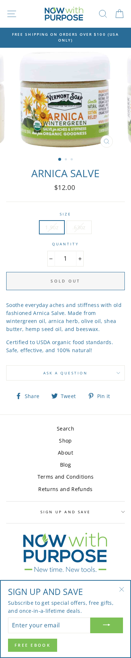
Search (65, 428)
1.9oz (52, 227)
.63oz (79, 227)
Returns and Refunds (65, 489)
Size (65, 214)
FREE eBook (33, 645)
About (65, 452)
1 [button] (60, 159)
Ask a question (65, 372)
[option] (65, 37)
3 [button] (72, 160)
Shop (65, 440)
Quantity (65, 243)
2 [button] (66, 160)
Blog (65, 464)
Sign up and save (65, 511)
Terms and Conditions (65, 476)
